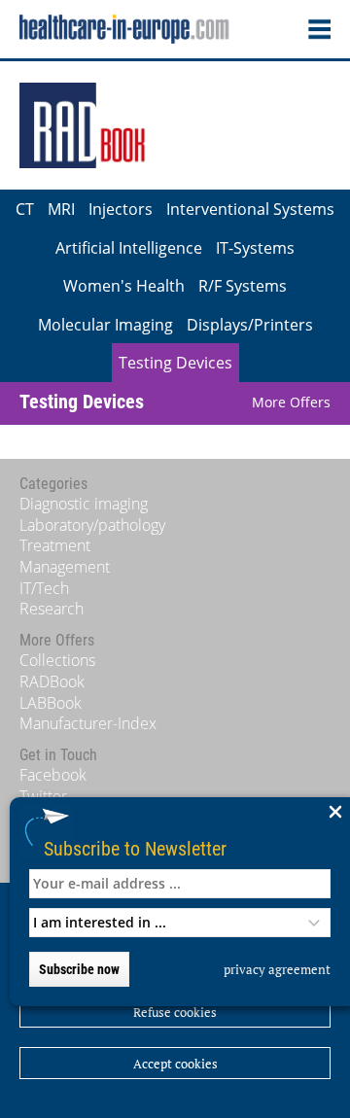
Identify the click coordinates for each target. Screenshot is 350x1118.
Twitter (43, 796)
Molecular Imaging (105, 324)
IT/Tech (44, 588)
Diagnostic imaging (83, 503)
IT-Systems (255, 248)
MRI (61, 209)
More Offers (291, 402)
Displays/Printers (250, 324)
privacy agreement (277, 969)
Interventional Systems (250, 209)
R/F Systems (242, 286)
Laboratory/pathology (92, 525)
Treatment (54, 545)
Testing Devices (175, 362)
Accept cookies (175, 1063)
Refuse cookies (175, 1012)
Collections (57, 660)
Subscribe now (79, 969)
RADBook (52, 681)
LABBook (50, 703)
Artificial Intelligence (128, 248)
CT (25, 209)
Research (51, 608)
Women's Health (124, 286)
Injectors (120, 209)
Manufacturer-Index (88, 723)
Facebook (53, 775)
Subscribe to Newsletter (135, 848)
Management (64, 566)
